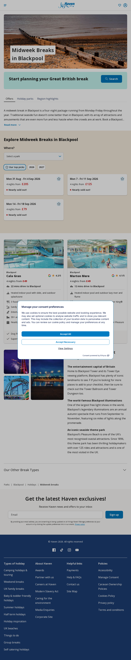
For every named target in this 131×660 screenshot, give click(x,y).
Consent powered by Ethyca (94, 355)
